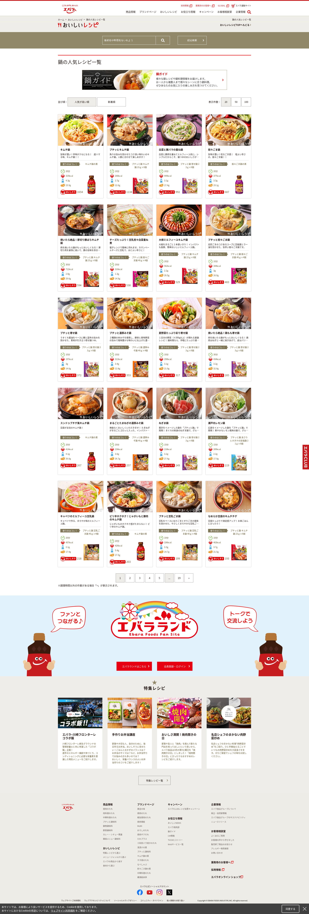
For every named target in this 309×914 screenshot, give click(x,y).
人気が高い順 (82, 102)
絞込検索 (192, 40)
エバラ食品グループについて (223, 808)
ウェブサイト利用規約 (63, 910)
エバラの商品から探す (112, 861)
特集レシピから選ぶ (111, 852)
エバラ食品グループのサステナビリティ (228, 817)
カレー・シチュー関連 (112, 834)
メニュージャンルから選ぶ (114, 857)
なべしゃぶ (142, 864)
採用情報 (185, 5)
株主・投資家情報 (219, 813)
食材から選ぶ (109, 865)
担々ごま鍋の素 (144, 868)
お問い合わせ (217, 852)
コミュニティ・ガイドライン (151, 900)
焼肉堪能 (141, 821)
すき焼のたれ (143, 860)
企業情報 (240, 12)
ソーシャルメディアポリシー (125, 900)
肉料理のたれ (109, 813)
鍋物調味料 (108, 826)
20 (226, 102)
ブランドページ (147, 12)
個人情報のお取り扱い (175, 900)
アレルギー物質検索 (220, 848)
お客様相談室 (224, 12)
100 (246, 102)
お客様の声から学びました (222, 840)
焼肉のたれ (108, 808)
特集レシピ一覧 (154, 780)
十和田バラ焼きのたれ (147, 843)
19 (179, 578)
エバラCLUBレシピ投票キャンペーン (184, 808)
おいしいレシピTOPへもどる (234, 24)
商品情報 (131, 12)
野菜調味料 (108, 830)
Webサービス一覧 (175, 844)
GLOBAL (222, 5)
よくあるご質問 (218, 835)
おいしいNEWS (174, 822)
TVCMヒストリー (175, 840)
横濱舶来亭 (142, 877)
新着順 (111, 102)
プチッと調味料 (110, 821)
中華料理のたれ (110, 817)
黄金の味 (141, 808)
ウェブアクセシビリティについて (97, 900)
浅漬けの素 (142, 847)
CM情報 (171, 835)
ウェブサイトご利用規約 (71, 900)
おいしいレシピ (168, 12)
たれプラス (142, 838)
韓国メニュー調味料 (111, 838)
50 (236, 102)
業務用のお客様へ (203, 5)
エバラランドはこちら (134, 666)
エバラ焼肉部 (173, 827)
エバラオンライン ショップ (226, 877)
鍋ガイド (172, 831)
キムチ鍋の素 (143, 856)
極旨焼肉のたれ (144, 817)
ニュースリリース (218, 821)
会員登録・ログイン (175, 666)
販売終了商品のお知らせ (221, 844)
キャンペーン (206, 12)
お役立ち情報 (188, 12)
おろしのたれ (143, 830)
